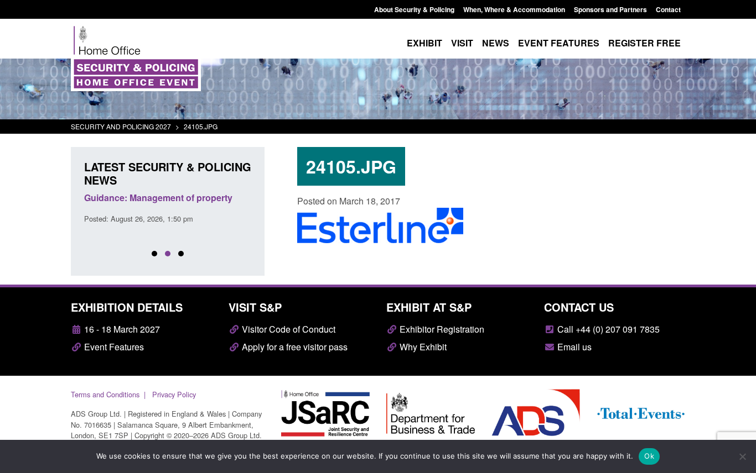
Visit (462, 42)
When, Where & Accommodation (514, 9)
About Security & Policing (414, 9)
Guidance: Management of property (158, 197)
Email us (573, 346)
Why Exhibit (422, 346)
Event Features (113, 346)
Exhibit (424, 42)
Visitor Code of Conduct (287, 329)
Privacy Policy (174, 394)
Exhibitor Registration (440, 329)
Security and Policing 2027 (121, 126)
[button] (154, 253)
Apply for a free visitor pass (294, 346)
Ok (649, 455)
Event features (558, 42)
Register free (644, 42)
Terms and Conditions (105, 394)
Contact (668, 9)
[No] (742, 456)
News (495, 42)
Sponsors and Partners (610, 9)
